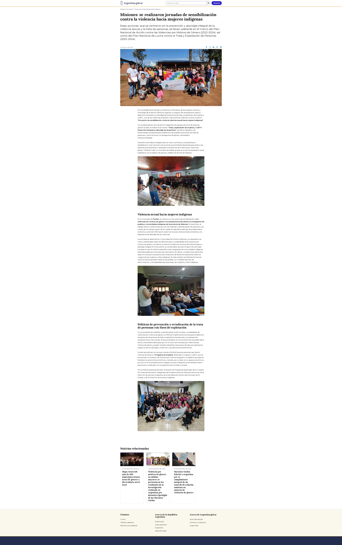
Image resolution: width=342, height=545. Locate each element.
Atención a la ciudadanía (128, 525)
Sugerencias (194, 525)
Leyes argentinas (161, 525)
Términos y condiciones (198, 522)
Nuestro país (159, 521)
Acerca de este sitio (196, 519)
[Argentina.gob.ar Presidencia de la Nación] (131, 3)
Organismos (159, 528)
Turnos (122, 519)
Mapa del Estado (161, 531)
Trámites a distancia (127, 522)
